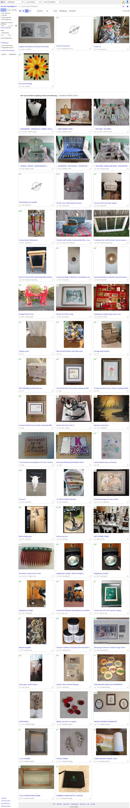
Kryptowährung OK (7, 47)
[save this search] (127, 6)
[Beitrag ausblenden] (52, 49)
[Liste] (20, 10)
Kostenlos (5, 33)
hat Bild (4, 15)
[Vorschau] (23, 10)
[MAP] (30, 10)
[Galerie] (26, 10)
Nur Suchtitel (6, 13)
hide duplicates (6, 19)
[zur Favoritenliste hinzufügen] (20, 49)
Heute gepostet (6, 17)
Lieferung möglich (7, 45)
